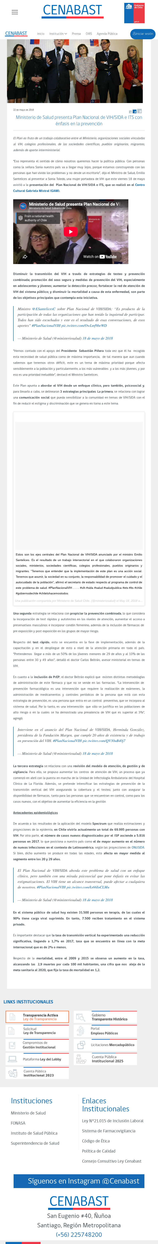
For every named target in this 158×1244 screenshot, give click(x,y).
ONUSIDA (138, 847)
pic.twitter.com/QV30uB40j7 (104, 740)
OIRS (89, 34)
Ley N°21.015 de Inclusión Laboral (113, 1121)
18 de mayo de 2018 (97, 338)
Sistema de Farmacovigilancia (108, 1131)
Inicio (40, 34)
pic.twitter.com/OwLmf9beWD (84, 325)
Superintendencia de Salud (35, 1143)
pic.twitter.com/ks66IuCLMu (88, 887)
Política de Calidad (98, 1151)
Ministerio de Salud (28, 1113)
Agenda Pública (107, 34)
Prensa (76, 34)
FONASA (18, 1123)
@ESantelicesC (43, 308)
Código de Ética (96, 1141)
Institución (56, 34)
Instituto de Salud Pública (34, 1133)
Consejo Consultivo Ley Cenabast (112, 1161)
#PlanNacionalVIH (46, 325)
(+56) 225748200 (79, 1235)
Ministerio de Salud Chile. (73, 600)
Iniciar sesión (144, 34)
